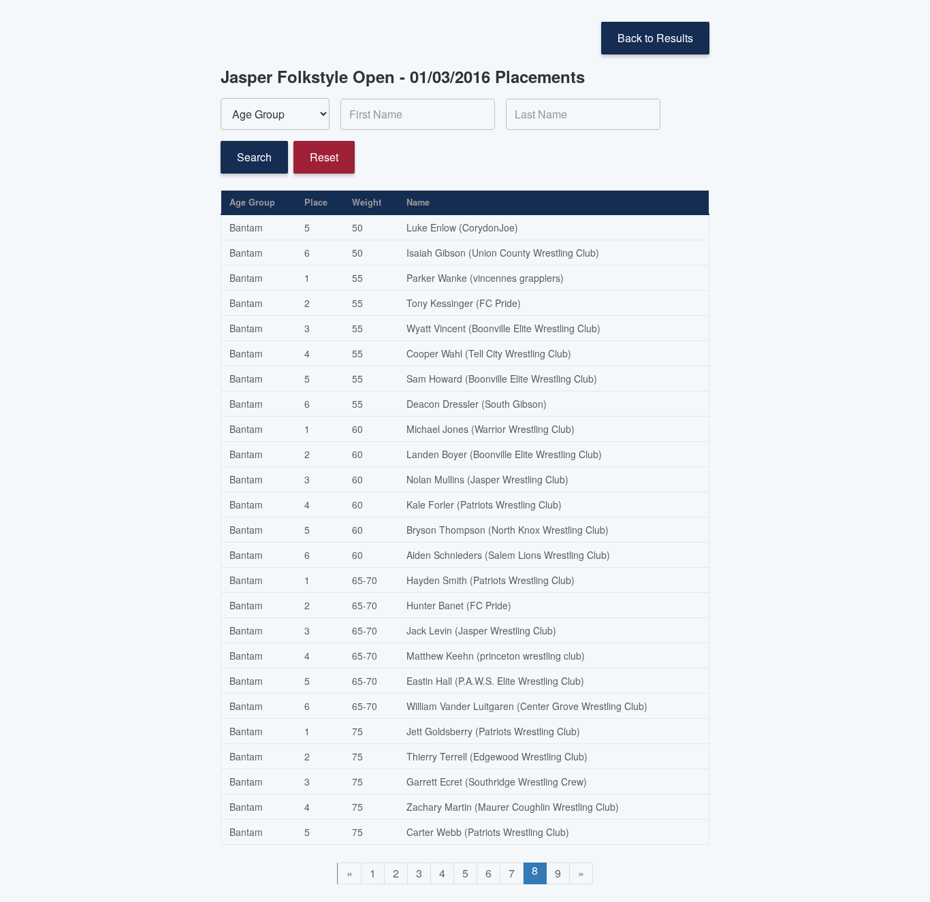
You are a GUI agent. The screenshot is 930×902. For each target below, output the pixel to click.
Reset (324, 157)
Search (254, 157)
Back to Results (655, 38)
